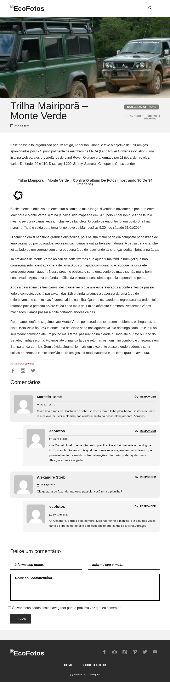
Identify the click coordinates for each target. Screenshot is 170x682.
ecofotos (29, 363)
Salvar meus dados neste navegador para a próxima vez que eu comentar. (66, 608)
